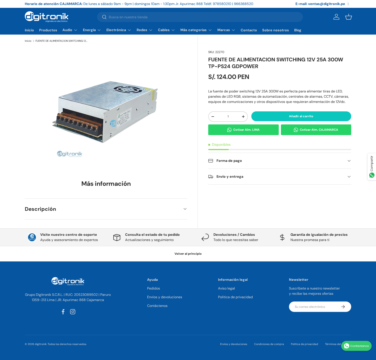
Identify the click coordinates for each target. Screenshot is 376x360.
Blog (297, 30)
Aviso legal (226, 288)
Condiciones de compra (269, 344)
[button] (348, 17)
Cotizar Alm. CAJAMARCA (319, 130)
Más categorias (193, 30)
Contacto (249, 30)
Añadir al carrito (301, 116)
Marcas (223, 30)
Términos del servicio (338, 344)
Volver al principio (188, 254)
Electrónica (116, 30)
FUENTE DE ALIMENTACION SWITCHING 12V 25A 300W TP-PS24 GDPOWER (61, 41)
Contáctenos (157, 305)
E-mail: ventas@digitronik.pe (320, 4)
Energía (89, 30)
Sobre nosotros (275, 30)
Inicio (29, 30)
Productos (48, 30)
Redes (142, 30)
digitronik (41, 344)
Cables (164, 30)
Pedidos (153, 288)
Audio (67, 30)
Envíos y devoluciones (164, 297)
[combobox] (200, 17)
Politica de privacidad (235, 297)
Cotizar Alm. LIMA (246, 130)
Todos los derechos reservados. (67, 344)
